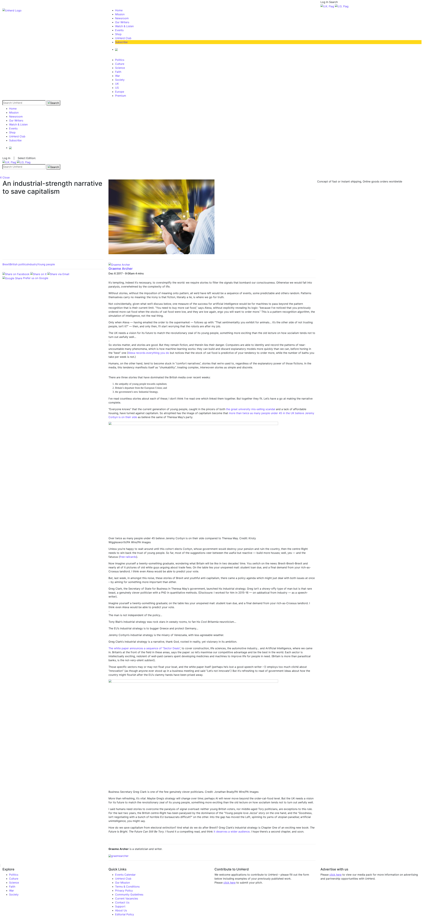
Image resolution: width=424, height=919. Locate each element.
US (117, 87)
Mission (120, 14)
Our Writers (122, 22)
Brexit (6, 264)
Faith (118, 71)
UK (117, 83)
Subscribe (121, 42)
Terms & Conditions (127, 886)
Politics (119, 59)
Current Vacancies (126, 898)
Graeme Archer (120, 269)
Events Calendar (125, 874)
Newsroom (122, 18)
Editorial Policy (124, 914)
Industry (32, 264)
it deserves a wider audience (232, 831)
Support (120, 906)
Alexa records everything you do (148, 352)
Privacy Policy (124, 890)
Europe (119, 91)
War (117, 75)
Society (120, 79)
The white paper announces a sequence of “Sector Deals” (144, 648)
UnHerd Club (123, 38)
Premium (120, 95)
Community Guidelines (129, 894)
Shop (118, 34)
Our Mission (122, 882)
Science (120, 67)
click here (229, 882)
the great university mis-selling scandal (250, 409)
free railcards (128, 556)
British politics (18, 264)
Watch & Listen (124, 26)
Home (119, 10)
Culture (119, 63)
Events (119, 30)
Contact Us (122, 902)
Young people (46, 264)
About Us (121, 910)
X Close (5, 177)
